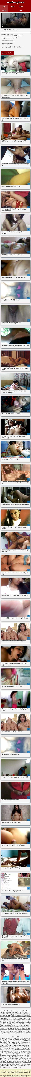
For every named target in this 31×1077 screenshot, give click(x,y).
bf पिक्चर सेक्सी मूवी (4, 1011)
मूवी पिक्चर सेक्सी (10, 1022)
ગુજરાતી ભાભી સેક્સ (12, 1047)
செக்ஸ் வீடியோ (3, 1051)
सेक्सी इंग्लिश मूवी (22, 1044)
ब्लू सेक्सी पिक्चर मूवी (22, 1021)
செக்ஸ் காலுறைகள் (8, 1052)
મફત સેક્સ (18, 1041)
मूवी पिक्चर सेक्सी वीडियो (19, 1022)
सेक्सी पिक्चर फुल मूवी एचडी (20, 1028)
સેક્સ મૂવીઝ (3, 1067)
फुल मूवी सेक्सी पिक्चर (11, 1016)
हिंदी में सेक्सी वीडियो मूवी (5, 1054)
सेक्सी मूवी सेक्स (6, 1065)
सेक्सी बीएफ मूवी (3, 1042)
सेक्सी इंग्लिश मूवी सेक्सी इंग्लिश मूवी (17, 1027)
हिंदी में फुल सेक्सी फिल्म (26, 1052)
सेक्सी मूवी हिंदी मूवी (5, 1041)
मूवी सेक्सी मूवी (12, 1065)
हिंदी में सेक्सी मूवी (13, 1042)
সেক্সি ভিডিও (5, 1048)
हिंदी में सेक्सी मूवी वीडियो (20, 1057)
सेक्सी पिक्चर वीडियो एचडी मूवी (6, 1032)
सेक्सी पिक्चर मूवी (8, 1029)
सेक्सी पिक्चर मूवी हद (6, 1031)
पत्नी (21, 35)
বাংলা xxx (8, 1042)
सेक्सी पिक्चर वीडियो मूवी (17, 1032)
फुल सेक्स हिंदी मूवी (16, 1055)
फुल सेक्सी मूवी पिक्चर (20, 1016)
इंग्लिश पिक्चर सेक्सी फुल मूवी (5, 1012)
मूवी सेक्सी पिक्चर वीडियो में (5, 1024)
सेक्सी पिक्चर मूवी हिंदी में (24, 1031)
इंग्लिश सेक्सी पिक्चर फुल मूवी (8, 1014)
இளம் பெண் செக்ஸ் (24, 1045)
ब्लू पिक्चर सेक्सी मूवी (26, 1019)
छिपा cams (16, 35)
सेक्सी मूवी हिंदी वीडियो (25, 1041)
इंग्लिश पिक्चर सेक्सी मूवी (16, 1012)
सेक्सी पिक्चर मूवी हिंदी (15, 1031)
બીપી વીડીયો (22, 1038)
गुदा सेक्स (24, 1048)
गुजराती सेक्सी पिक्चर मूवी (20, 1014)
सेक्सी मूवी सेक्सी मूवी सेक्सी (5, 1061)
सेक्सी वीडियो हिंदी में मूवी (10, 1038)
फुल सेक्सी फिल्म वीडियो (17, 1048)
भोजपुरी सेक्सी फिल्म (26, 1049)
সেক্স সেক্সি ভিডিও (9, 1067)
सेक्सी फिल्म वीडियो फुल (25, 1060)
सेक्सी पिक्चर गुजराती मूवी (9, 1028)
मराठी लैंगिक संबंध (14, 1061)
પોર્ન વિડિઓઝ (10, 1064)
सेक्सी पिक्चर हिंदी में (17, 1052)
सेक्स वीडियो (22, 1051)
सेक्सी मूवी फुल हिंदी (8, 1055)
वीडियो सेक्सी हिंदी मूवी (20, 1058)
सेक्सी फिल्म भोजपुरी (4, 1047)
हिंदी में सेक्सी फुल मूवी (22, 1061)
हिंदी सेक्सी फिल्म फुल (17, 1064)
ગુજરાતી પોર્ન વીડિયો (22, 1047)
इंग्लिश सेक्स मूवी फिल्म (14, 1045)
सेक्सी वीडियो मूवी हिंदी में (15, 1054)
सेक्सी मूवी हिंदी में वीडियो (11, 1058)
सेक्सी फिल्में (26, 1065)
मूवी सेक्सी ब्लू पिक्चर (15, 1024)
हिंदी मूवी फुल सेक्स (7, 1044)
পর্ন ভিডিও (24, 1064)
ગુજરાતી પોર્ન (12, 1041)
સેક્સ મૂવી (10, 1048)
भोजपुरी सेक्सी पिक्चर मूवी (7, 43)
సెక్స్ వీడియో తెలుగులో (8, 1039)
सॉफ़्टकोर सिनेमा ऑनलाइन (7, 41)
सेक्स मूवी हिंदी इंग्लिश (24, 1025)
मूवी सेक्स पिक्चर (16, 1051)
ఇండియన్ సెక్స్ (23, 1055)
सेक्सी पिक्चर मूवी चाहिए (16, 1029)
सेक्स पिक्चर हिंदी (20, 1039)
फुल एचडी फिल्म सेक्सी (14, 1015)
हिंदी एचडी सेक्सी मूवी (16, 1060)
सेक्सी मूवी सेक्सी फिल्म (7, 1060)
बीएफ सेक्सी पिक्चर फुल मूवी (9, 1018)
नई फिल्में (12, 6)
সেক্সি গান (17, 1038)
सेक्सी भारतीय (14, 38)
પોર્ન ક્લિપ (4, 1064)
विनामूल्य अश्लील (18, 1049)
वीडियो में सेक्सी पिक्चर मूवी (24, 1024)
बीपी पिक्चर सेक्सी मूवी (19, 1018)
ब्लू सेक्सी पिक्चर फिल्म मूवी (12, 1021)
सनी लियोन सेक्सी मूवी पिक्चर (5, 1025)
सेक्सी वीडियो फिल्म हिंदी (17, 1067)
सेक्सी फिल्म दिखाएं (15, 1044)
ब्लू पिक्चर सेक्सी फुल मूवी (16, 1019)
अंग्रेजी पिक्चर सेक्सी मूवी (13, 1011)
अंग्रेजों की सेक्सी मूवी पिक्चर (24, 1011)
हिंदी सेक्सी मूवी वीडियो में (10, 1057)
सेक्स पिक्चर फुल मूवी (16, 1025)
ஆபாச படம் (9, 1051)
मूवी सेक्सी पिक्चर (27, 1022)
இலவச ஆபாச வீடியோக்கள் (8, 1049)
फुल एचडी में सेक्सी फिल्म (24, 1015)
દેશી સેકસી (2, 1038)
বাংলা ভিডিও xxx (7, 1045)
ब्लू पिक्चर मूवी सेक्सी (7, 1019)
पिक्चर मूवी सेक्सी (6, 1015)
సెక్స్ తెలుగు (22, 1054)
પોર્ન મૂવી (21, 1062)
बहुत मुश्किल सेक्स (5, 38)
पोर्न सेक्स (15, 1039)
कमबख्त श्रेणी (21, 8)
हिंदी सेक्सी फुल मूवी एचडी (13, 1062)
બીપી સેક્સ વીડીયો (19, 1065)
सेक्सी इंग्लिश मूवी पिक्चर (5, 1027)
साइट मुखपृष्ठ (4, 8)
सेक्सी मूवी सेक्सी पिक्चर (15, 2)
